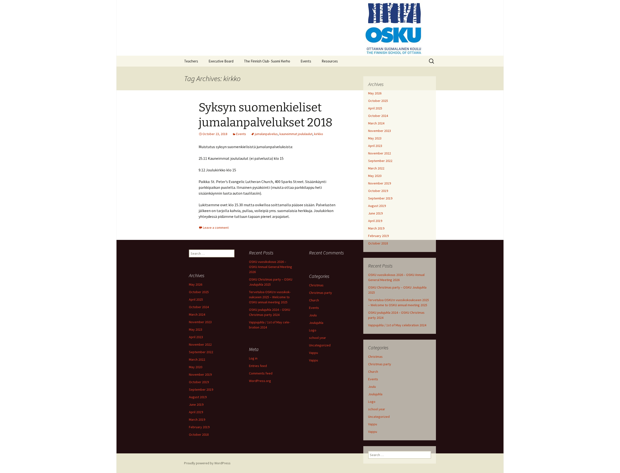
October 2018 (378, 243)
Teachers (191, 61)
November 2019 (379, 183)
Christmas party (379, 364)
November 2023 (379, 131)
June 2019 (375, 213)
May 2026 (374, 93)
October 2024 (378, 116)
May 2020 (374, 176)
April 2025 (375, 108)
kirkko (318, 134)
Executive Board (221, 61)
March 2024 (376, 123)
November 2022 (379, 153)
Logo (371, 401)
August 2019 (377, 206)
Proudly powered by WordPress (207, 463)
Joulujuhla (375, 394)
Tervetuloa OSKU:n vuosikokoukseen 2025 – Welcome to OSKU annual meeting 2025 (270, 297)
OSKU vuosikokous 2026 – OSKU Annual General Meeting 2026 (270, 266)
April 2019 (375, 221)
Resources (330, 61)
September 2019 (380, 198)
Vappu (372, 424)
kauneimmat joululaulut (295, 134)
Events (306, 61)
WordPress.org (260, 381)
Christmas (375, 356)
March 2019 (376, 228)
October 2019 (378, 191)
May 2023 (374, 138)
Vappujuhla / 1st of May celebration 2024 (397, 325)
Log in (253, 358)
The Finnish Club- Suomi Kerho (267, 61)
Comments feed (260, 373)
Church (373, 371)
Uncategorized (379, 416)
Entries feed (258, 366)
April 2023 (375, 146)
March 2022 (376, 168)
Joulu (372, 386)
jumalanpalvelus (266, 134)
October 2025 (378, 101)
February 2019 (378, 236)
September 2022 (380, 161)
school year (376, 409)
